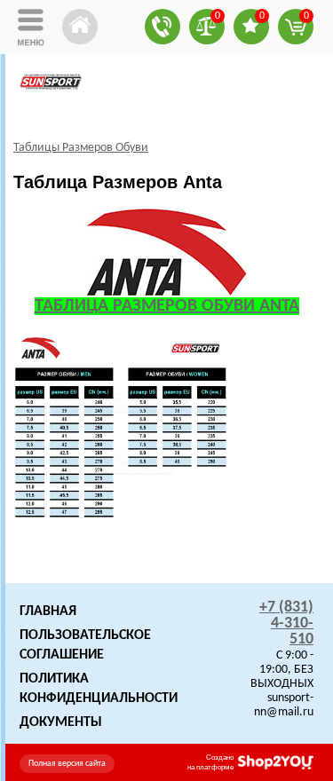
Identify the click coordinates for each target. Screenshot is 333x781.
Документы (61, 722)
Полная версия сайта (67, 764)
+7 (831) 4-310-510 (286, 623)
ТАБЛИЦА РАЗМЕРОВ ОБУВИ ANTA (167, 306)
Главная (48, 611)
